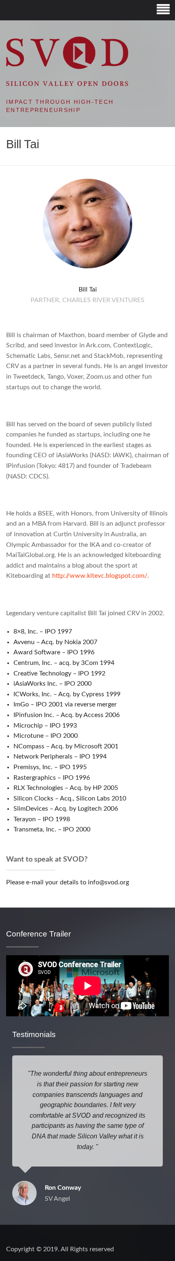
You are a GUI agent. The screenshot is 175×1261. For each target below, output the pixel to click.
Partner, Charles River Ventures (87, 300)
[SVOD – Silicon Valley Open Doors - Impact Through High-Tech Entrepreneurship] (67, 61)
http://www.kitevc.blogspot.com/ (99, 575)
